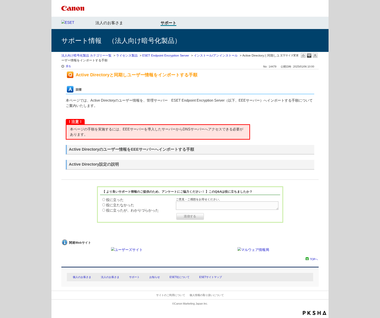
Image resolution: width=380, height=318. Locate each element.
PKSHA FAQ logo (314, 313)
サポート (134, 277)
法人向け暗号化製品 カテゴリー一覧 (86, 55)
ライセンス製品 (127, 55)
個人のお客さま (82, 277)
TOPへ (314, 259)
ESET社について (180, 277)
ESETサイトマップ (210, 277)
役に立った (115, 200)
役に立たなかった (120, 205)
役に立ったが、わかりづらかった (132, 210)
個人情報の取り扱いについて (207, 295)
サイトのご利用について (170, 295)
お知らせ (154, 277)
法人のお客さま (109, 23)
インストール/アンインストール (216, 55)
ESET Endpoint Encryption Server (165, 55)
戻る (68, 66)
